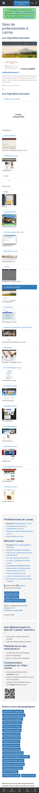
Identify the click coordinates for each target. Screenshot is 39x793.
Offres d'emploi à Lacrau (15, 536)
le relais (6, 267)
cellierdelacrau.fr (10, 72)
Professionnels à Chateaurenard (14, 715)
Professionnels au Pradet (11, 738)
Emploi (19, 791)
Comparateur (12, 791)
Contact (35, 791)
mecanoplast (8, 307)
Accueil (4, 791)
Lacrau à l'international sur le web (18, 576)
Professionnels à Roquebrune (13, 753)
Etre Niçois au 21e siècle (11, 775)
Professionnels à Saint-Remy (13, 768)
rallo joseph (8, 347)
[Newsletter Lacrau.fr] (32, 3)
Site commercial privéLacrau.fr (21, 3)
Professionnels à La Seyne (12, 726)
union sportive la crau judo (13, 466)
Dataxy (22, 606)
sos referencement (10, 386)
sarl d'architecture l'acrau (12, 368)
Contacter (21, 585)
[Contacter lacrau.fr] (36, 3)
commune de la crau (11, 156)
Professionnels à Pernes (11, 741)
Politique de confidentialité (24, 12)
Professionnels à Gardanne (12, 723)
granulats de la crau (11, 251)
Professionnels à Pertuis (11, 745)
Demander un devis (12, 593)
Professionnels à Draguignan (13, 719)
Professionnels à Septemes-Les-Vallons (16, 757)
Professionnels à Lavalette (12, 730)
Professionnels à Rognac (11, 749)
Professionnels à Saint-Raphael (13, 764)
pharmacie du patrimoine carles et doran (18, 327)
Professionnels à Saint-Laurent (13, 760)
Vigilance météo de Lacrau (15, 573)
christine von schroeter (12, 99)
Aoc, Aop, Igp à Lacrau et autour (17, 558)
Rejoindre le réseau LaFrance (15, 600)
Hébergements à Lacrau (23, 523)
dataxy (6, 192)
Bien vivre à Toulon (28, 775)
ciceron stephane (10, 136)
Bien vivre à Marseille (10, 772)
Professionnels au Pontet (11, 734)
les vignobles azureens (12, 287)
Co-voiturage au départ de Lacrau (18, 565)
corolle (6, 176)
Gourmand (27, 791)
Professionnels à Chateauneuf (13, 711)
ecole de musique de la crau (14, 232)
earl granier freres (10, 212)
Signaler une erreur (12, 597)
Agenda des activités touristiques (18, 550)
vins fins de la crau (10, 487)
